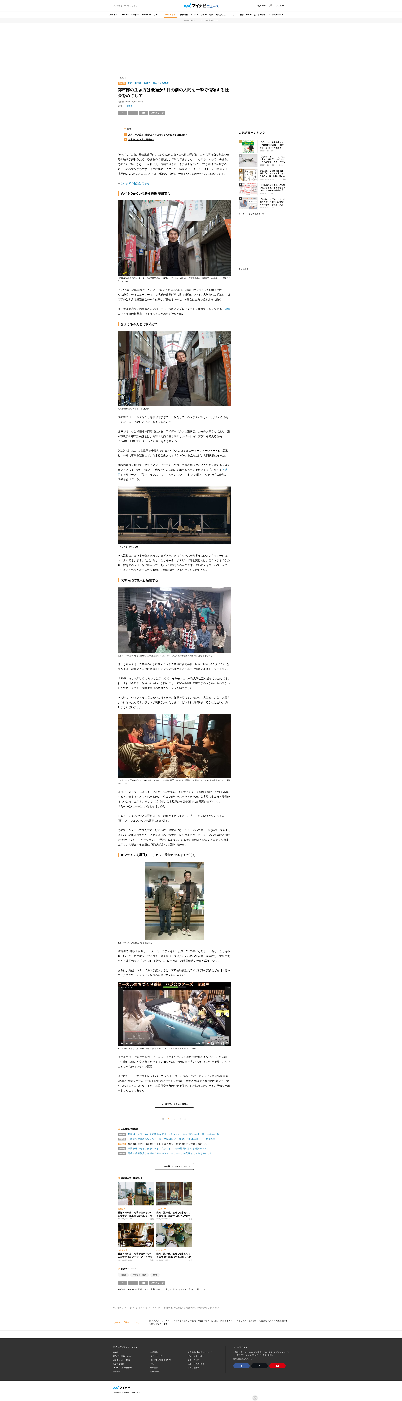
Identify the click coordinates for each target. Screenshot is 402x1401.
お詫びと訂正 (193, 1367)
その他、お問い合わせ (122, 1367)
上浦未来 (128, 106)
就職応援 (184, 14)
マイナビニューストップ (122, 1308)
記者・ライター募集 (196, 1364)
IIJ (230, 14)
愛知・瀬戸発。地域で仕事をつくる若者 (148, 83)
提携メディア (193, 1360)
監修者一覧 (155, 1371)
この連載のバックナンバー (174, 1166)
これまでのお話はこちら (135, 183)
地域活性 (220, 14)
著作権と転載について (122, 1356)
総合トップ (114, 14)
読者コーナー (246, 14)
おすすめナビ (260, 14)
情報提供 (154, 1367)
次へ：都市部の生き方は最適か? (174, 1104)
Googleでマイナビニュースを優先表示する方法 (201, 20)
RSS (152, 1364)
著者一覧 (117, 1371)
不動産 (123, 1275)
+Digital (135, 14)
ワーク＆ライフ (171, 14)
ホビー (204, 14)
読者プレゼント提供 (121, 1360)
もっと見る (243, 269)
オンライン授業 (139, 1275)
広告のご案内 (118, 1364)
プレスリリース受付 (196, 1356)
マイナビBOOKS (275, 14)
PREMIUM (146, 14)
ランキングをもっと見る (249, 214)
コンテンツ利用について (160, 1360)
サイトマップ (156, 1356)
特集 (211, 14)
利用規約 (154, 1352)
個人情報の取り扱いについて (200, 1352)
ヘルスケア (155, 1308)
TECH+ (125, 14)
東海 (227, 308)
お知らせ (117, 1352)
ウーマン (157, 14)
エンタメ (194, 14)
